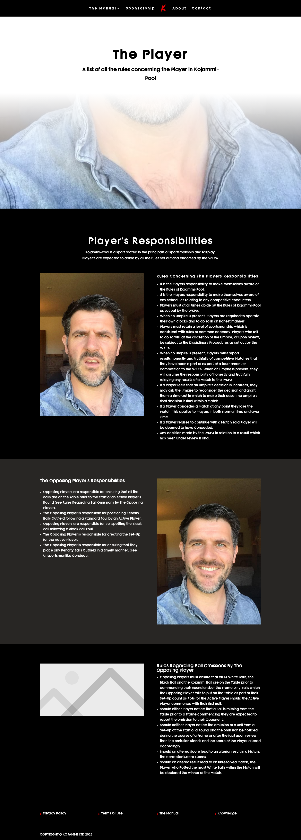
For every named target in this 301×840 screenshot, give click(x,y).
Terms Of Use (112, 813)
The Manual (103, 8)
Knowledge (227, 813)
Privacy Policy (54, 813)
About (179, 8)
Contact (201, 8)
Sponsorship (140, 8)
